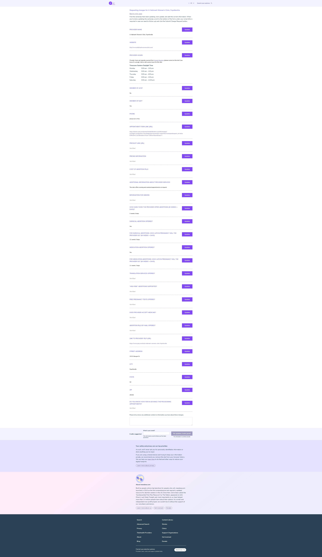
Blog (138, 541)
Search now (179, 550)
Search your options (203, 3)
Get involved (158, 508)
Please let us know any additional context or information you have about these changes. (157, 415)
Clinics (164, 528)
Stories (164, 524)
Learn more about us (144, 508)
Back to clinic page (136, 14)
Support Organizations (170, 533)
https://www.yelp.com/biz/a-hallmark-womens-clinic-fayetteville (148, 343)
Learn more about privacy (145, 466)
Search (139, 520)
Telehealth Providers (144, 533)
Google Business (159, 60)
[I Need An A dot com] (112, 3)
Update (187, 30)
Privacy (139, 528)
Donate (168, 508)
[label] (191, 3)
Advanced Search (143, 524)
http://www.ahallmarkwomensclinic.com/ (141, 47)
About (139, 537)
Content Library (167, 520)
